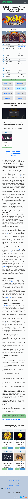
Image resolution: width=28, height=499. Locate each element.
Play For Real (14, 79)
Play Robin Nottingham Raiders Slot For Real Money (14, 416)
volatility (18, 249)
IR (16, 478)
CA (12, 478)
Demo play (10, 447)
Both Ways (19, 98)
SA (19, 478)
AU (13, 478)
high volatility (9, 252)
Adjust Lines (7, 93)
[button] (4, 37)
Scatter (6, 305)
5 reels (5, 176)
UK (10, 478)
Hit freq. (18, 88)
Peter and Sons (21, 46)
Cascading (6, 88)
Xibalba (20, 431)
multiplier (4, 323)
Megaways (19, 83)
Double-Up (19, 93)
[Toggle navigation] (25, 2)
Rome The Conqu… (7, 452)
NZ (17, 478)
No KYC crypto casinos (14, 480)
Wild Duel (19, 452)
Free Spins (8, 297)
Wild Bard (7, 431)
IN (15, 478)
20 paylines (19, 176)
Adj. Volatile (7, 98)
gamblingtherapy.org (14, 485)
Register (7, 147)
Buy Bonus (6, 83)
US (9, 478)
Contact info (7, 488)
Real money (5, 447)
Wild (12, 281)
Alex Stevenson (12, 473)
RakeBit (7, 133)
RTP (7, 233)
